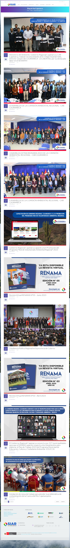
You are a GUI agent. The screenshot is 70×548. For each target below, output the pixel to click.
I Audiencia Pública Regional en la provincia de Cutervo (32, 348)
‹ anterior (57, 501)
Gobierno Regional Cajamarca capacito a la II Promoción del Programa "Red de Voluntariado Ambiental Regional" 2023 (34, 249)
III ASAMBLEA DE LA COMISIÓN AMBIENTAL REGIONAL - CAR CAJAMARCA (36, 106)
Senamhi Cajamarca (7, 512)
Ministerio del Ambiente (8, 514)
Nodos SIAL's (48, 4)
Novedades (42, 4)
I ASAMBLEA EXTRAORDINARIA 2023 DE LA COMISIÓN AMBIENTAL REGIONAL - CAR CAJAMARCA (33, 154)
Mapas (37, 4)
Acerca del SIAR (24, 4)
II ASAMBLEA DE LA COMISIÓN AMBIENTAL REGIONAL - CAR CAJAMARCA (36, 201)
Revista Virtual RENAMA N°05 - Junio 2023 (27, 295)
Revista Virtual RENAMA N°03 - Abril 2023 (27, 395)
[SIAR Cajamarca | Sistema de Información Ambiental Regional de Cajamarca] (12, 4)
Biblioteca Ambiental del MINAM (10, 513)
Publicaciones (31, 4)
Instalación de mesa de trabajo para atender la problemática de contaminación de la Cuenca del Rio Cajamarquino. (35, 495)
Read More (13, 64)
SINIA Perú (6, 515)
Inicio (19, 4)
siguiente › (63, 501)
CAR (52, 4)
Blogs (31, 10)
